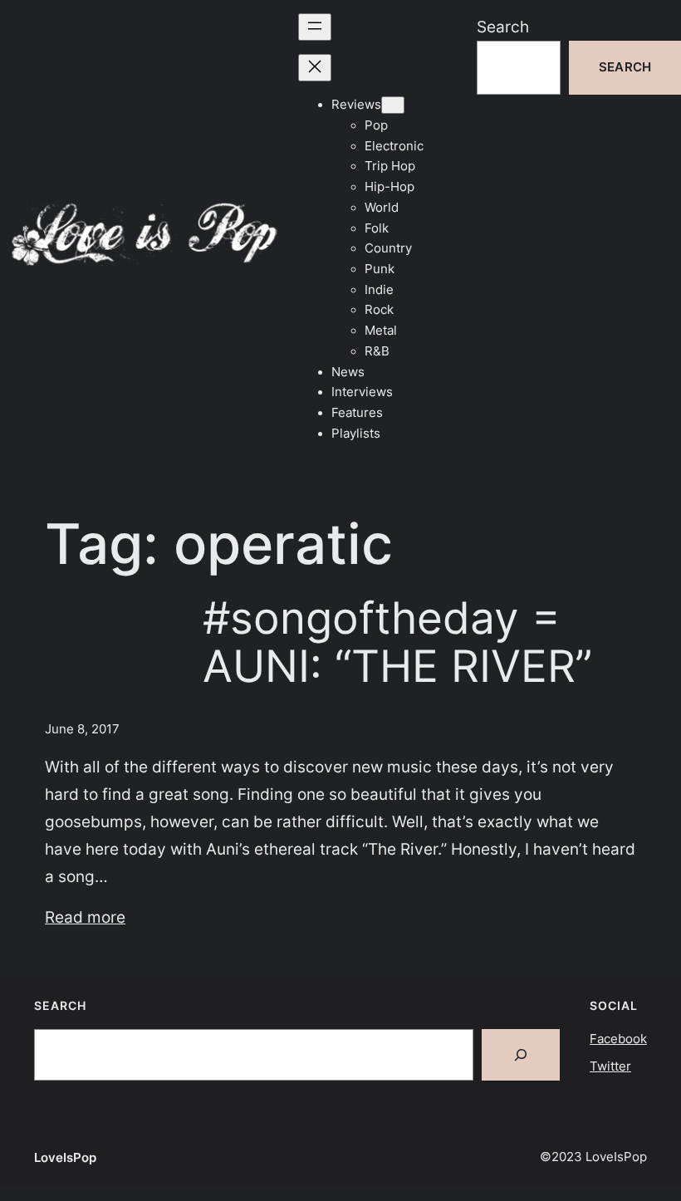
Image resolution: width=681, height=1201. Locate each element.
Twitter (610, 1066)
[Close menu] (314, 67)
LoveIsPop (65, 1157)
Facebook (618, 1039)
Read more (85, 917)
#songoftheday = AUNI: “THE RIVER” (397, 643)
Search (503, 27)
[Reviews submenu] (392, 105)
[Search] (521, 1055)
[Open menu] (314, 27)
